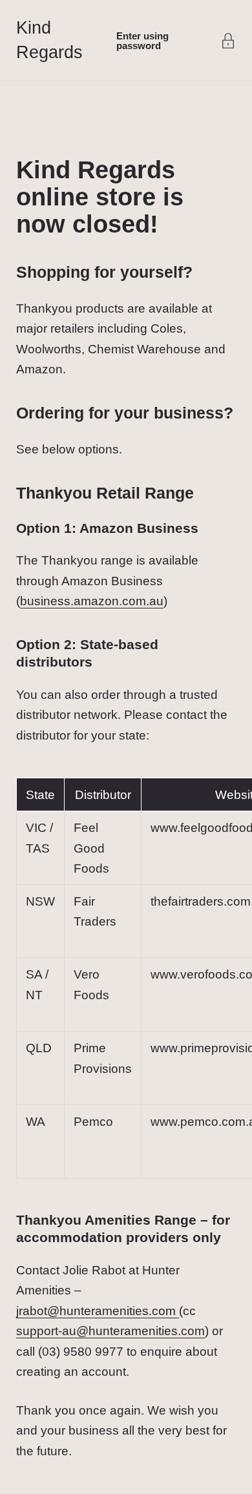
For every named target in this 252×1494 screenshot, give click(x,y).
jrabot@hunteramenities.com (97, 1311)
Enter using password (142, 40)
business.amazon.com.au (91, 601)
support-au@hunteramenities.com (110, 1331)
